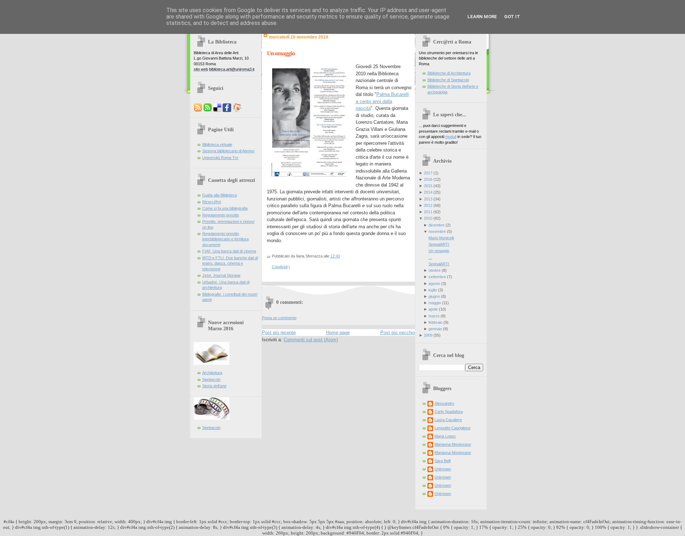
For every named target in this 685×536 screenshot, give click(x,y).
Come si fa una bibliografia (225, 208)
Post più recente (279, 332)
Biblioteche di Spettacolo (448, 80)
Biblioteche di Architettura (449, 73)
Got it (512, 16)
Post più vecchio (397, 332)
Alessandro (444, 403)
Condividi (280, 267)
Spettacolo (211, 379)
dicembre (436, 225)
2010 (428, 218)
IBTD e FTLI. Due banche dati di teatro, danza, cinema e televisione (230, 263)
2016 (428, 179)
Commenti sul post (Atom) (311, 339)
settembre (437, 277)
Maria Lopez (445, 436)
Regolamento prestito (220, 215)
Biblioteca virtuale (217, 144)
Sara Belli (443, 461)
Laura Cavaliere (448, 420)
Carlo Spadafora (449, 411)
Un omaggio (281, 53)
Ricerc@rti (211, 202)
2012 (428, 205)
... (430, 257)
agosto (434, 283)
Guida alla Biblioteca (219, 195)
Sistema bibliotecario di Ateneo (228, 151)
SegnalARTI (438, 244)
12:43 (335, 256)
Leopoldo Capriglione (453, 428)
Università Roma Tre (220, 157)
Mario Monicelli (441, 238)
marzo (434, 316)
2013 (428, 199)
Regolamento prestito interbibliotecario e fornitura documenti (225, 239)
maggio (434, 303)
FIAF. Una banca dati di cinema (229, 251)
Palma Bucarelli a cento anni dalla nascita (382, 101)
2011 (428, 212)
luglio (432, 290)
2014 (428, 192)
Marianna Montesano (453, 444)
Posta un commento (279, 318)
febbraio (435, 322)
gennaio (435, 329)
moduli (450, 136)
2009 (428, 335)
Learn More (482, 16)
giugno (434, 296)
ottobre (434, 270)
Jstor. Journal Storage (221, 275)
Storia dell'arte (214, 386)
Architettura (212, 373)
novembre (437, 231)
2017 (428, 173)
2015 (428, 186)
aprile (433, 309)
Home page (338, 332)
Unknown (443, 469)
